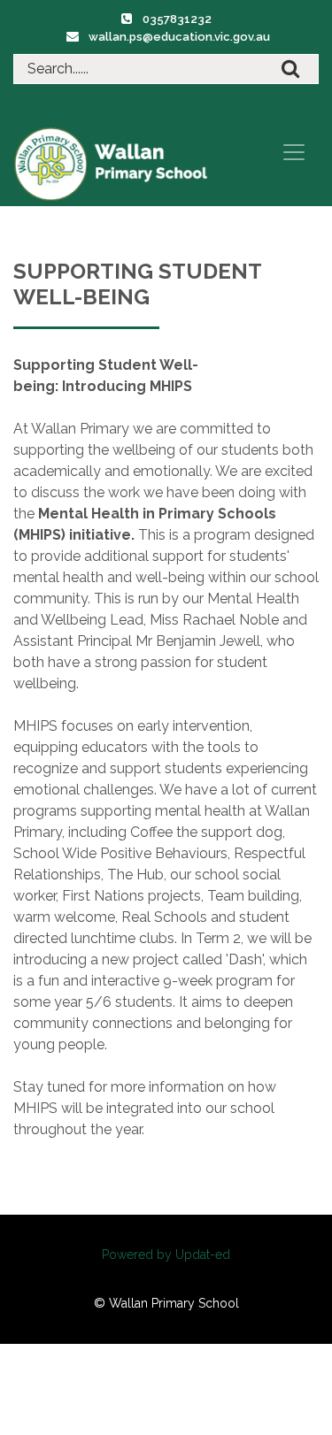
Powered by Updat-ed (166, 1254)
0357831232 (177, 19)
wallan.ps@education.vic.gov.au (179, 36)
